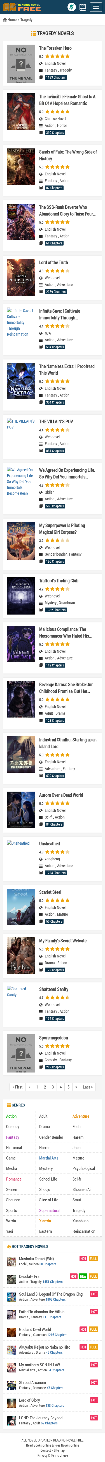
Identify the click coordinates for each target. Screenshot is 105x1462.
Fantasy (51, 70)
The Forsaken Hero (55, 48)
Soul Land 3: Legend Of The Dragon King (51, 1294)
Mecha (11, 1168)
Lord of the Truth (53, 262)
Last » (88, 1087)
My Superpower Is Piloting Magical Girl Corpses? (62, 528)
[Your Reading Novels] (83, 7)
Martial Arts (49, 1158)
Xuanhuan (67, 603)
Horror (62, 125)
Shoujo (44, 1189)
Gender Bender (51, 1137)
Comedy (51, 1060)
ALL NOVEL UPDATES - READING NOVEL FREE (52, 1440)
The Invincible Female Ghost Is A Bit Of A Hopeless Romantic (67, 99)
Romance (14, 1179)
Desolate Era (29, 1276)
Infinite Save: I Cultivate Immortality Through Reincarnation (59, 314)
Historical (14, 1147)
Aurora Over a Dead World (61, 795)
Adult (49, 713)
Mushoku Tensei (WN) (36, 1258)
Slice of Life (48, 1199)
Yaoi (9, 1231)
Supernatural (49, 1210)
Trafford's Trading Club (58, 580)
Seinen (11, 1189)
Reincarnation (84, 1231)
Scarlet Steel (50, 892)
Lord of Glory (29, 1400)
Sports (11, 1210)
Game (11, 1158)
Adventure (65, 285)
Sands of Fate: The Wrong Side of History (68, 155)
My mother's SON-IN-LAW (39, 1364)
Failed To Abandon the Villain (41, 1311)
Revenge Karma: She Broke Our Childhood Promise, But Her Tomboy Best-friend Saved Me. (66, 688)
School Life (48, 1179)
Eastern (45, 1231)
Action (50, 125)
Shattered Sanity (53, 989)
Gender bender (56, 554)
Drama (60, 713)
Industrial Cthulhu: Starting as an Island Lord (68, 743)
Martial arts (27, 1369)
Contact (46, 1450)
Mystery (51, 603)
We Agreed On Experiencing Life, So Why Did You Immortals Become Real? (67, 473)
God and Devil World (35, 1329)
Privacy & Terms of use (53, 1455)
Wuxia (11, 1220)
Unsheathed (49, 843)
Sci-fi (48, 817)
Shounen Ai (81, 1189)
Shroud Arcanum (32, 1382)
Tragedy (26, 19)
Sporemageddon (53, 1038)
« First (18, 1087)
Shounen (13, 1199)
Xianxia (45, 1220)
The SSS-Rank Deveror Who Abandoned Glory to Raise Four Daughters (66, 210)
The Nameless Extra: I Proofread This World (67, 369)
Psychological (84, 1168)
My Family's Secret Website (63, 940)
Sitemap (59, 1450)
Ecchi (77, 1126)
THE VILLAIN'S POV (56, 421)
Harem (78, 1137)
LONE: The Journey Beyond (40, 1417)
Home (12, 19)
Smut (77, 1199)
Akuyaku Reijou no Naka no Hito (44, 1347)
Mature (62, 914)
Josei (77, 1147)
